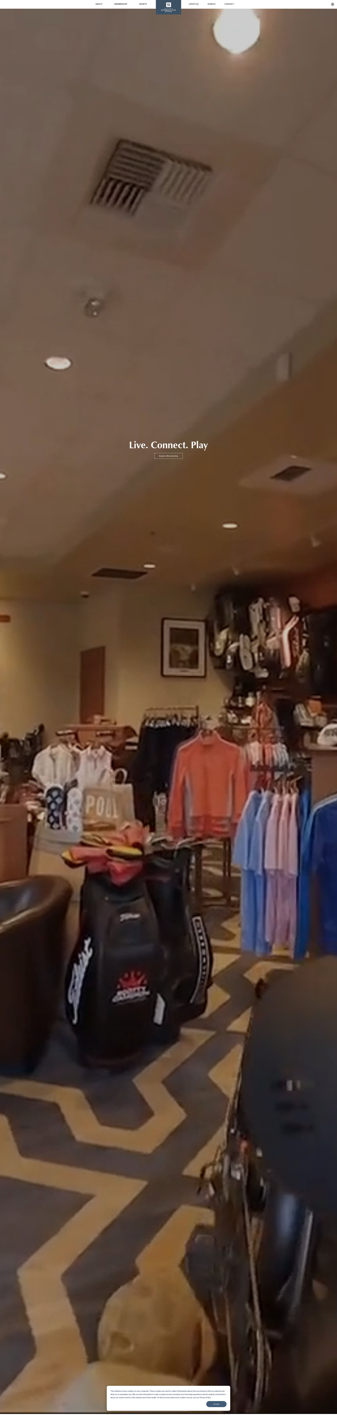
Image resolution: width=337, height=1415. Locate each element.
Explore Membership (168, 455)
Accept (216, 1404)
